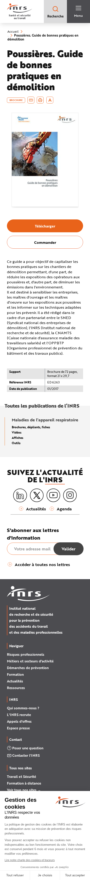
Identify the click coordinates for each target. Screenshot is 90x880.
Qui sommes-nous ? (23, 707)
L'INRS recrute (19, 714)
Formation (15, 674)
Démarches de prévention (28, 667)
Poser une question (27, 748)
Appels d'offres (19, 721)
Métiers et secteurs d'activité (30, 661)
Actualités (15, 681)
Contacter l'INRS (26, 755)
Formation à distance (24, 783)
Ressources (16, 687)
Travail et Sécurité (21, 776)
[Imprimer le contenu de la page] (40, 100)
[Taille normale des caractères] (50, 100)
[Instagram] (70, 495)
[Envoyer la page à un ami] (31, 100)
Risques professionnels (25, 654)
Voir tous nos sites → (24, 789)
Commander (45, 242)
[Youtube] (53, 495)
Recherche (55, 16)
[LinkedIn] (20, 495)
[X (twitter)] (37, 495)
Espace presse (18, 727)
